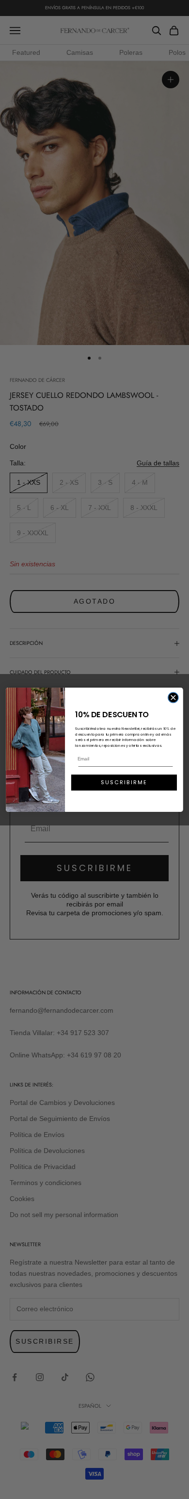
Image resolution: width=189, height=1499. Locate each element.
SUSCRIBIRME (124, 782)
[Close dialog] (173, 697)
